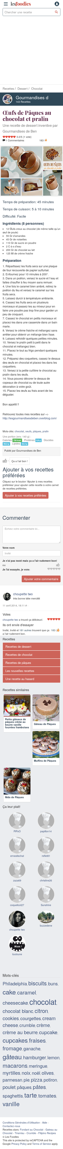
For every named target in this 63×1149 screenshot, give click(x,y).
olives (48, 1072)
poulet (9, 1086)
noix (26, 1072)
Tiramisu (19, 1133)
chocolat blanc (18, 1010)
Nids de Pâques (14, 797)
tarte (30, 1094)
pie (27, 1079)
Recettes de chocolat (18, 654)
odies (20, 4)
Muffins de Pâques (45, 760)
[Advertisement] (31, 51)
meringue (38, 1066)
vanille (11, 1103)
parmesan (12, 1079)
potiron (50, 1079)
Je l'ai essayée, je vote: (16, 569)
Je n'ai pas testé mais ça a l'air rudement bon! (29, 560)
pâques (37, 431)
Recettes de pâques (18, 663)
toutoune (17, 954)
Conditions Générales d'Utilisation (21, 1122)
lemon (53, 1057)
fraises (37, 1040)
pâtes (39, 1087)
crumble (27, 1025)
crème (43, 1024)
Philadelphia (15, 983)
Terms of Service (41, 1143)
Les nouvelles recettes (19, 671)
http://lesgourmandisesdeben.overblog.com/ (30, 418)
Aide (44, 1122)
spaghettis (13, 1095)
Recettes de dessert (18, 646)
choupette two (23, 594)
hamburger (34, 1057)
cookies (11, 1018)
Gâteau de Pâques (45, 724)
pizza (36, 1079)
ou (4, 565)
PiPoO (17, 831)
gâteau (12, 1056)
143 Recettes (23, 101)
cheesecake (15, 1002)
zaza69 (17, 880)
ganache (31, 1048)
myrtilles (11, 1072)
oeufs (28, 431)
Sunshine (46, 905)
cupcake (48, 1032)
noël (36, 1073)
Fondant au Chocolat (31, 1129)
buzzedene (46, 925)
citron (41, 1011)
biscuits (37, 983)
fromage (12, 1048)
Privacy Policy (19, 1143)
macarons (15, 1065)
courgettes (30, 1018)
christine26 (46, 880)
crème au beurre (20, 1032)
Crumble (31, 1133)
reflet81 (46, 856)
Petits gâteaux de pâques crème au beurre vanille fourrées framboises (17, 728)
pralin (46, 431)
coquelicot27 (17, 905)
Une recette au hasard (19, 679)
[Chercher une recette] (56, 12)
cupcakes (15, 1040)
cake (9, 991)
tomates (47, 1095)
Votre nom (8, 547)
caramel (26, 992)
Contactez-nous (11, 1126)
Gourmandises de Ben (38, 97)
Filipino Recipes (47, 1133)
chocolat (19, 431)
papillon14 (46, 831)
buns (53, 983)
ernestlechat (17, 856)
